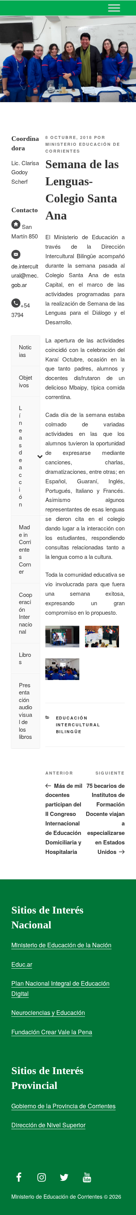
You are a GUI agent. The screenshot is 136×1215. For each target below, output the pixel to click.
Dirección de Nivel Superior (48, 1124)
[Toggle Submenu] (39, 455)
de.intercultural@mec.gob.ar (25, 275)
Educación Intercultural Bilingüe (78, 725)
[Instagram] (41, 1175)
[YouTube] (86, 1175)
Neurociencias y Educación (48, 1012)
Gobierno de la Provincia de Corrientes (63, 1105)
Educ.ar (21, 964)
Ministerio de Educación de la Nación (61, 944)
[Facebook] (18, 1175)
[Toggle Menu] (114, 7)
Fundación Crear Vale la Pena (51, 1031)
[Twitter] (64, 1175)
